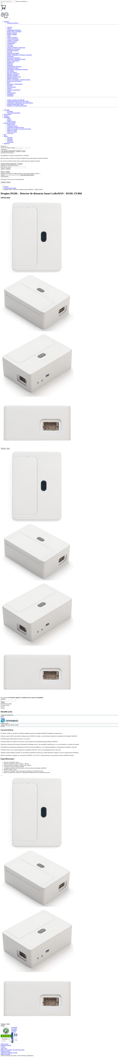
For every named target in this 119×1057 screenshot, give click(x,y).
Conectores (10, 44)
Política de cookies (5, 1051)
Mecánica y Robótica (12, 75)
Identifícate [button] (7, 143)
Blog (5, 134)
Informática (10, 65)
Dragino (3, 718)
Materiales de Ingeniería (13, 73)
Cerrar (2, 172)
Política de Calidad (12, 131)
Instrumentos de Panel (12, 68)
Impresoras (10, 63)
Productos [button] (6, 21)
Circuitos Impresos (12, 41)
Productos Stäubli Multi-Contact (15, 104)
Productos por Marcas (12, 23)
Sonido (9, 91)
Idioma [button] (5, 136)
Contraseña (3, 149)
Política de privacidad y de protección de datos (19, 129)
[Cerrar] (1, 775)
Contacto (6, 115)
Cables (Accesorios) (12, 37)
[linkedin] (14, 1030)
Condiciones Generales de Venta (15, 127)
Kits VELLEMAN (12, 72)
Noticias (9, 120)
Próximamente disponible (13, 113)
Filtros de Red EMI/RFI (13, 53)
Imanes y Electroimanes (13, 60)
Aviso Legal (10, 133)
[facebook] (14, 1027)
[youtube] (14, 1029)
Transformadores (11, 92)
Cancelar (18, 151)
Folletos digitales (11, 121)
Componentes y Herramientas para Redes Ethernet (20, 102)
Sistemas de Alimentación (13, 90)
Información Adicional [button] (9, 123)
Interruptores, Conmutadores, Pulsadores (17, 69)
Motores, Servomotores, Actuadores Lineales (18, 79)
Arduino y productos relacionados (15, 100)
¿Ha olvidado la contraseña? (8, 151)
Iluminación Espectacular (13, 57)
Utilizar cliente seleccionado (12, 175)
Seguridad (9, 85)
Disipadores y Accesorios (13, 49)
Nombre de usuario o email (7, 147)
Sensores (9, 88)
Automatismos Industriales (14, 30)
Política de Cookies (12, 130)
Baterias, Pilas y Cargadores (14, 31)
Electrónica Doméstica (13, 50)
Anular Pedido (4, 176)
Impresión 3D (10, 62)
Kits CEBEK (10, 71)
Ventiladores (10, 94)
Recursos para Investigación (14, 81)
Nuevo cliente (7, 114)
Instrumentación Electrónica (14, 66)
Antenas (9, 28)
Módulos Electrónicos (12, 78)
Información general (12, 126)
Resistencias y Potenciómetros (15, 84)
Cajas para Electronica (13, 39)
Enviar (23, 151)
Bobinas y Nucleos (12, 33)
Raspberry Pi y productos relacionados (17, 105)
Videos (9, 118)
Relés (8, 82)
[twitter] (13, 1031)
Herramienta (10, 56)
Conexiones (10, 46)
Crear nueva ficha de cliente (27, 175)
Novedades (10, 111)
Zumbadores (10, 95)
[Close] (7, 146)
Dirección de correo (6, 167)
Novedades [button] (7, 110)
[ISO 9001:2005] (14, 1042)
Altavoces (9, 27)
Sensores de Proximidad (10, 188)
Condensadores (11, 43)
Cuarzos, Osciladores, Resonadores (16, 47)
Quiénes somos (11, 124)
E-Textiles (9, 52)
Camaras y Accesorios (12, 40)
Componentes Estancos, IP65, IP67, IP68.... (18, 101)
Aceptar (7, 172)
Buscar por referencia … (22, 1)
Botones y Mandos (12, 34)
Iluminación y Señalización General (16, 59)
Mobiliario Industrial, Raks (14, 76)
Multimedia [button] (7, 117)
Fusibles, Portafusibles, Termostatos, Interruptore (19, 55)
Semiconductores (11, 87)
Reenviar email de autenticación (8, 164)
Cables (9, 36)
